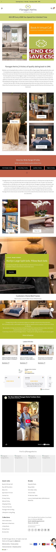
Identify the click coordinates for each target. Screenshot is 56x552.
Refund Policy (6, 501)
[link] (10, 216)
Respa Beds (31, 487)
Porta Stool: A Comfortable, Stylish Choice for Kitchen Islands (45, 359)
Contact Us (5, 495)
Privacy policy (14, 544)
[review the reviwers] (15, 377)
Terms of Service (7, 507)
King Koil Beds (32, 484)
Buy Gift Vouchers (7, 487)
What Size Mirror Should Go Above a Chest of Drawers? (9, 358)
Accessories (5, 532)
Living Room (5, 526)
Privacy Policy (6, 498)
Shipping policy (16, 546)
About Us (4, 490)
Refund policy (6, 544)
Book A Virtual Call (7, 484)
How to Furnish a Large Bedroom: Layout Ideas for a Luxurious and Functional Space (28, 360)
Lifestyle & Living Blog (8, 512)
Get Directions (31, 526)
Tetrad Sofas (31, 492)
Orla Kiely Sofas (32, 490)
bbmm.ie (17, 541)
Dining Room (5, 529)
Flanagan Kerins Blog (8, 509)
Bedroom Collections (8, 523)
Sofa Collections (6, 520)
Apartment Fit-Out (7, 492)
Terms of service (7, 546)
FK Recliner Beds (33, 495)
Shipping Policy (6, 504)
